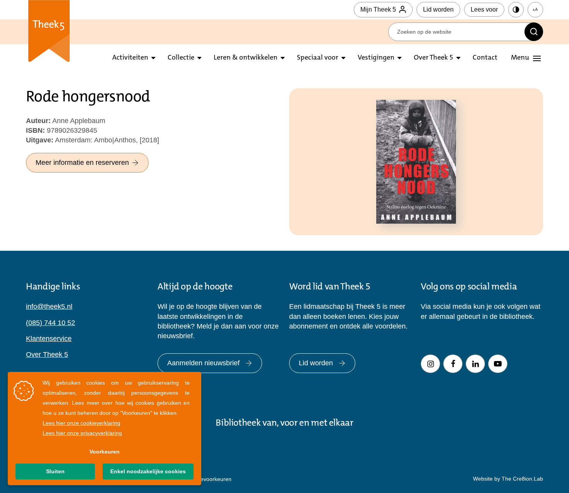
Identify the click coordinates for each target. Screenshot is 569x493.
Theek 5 (49, 31)
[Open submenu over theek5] (458, 58)
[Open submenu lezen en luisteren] (199, 58)
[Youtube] (497, 363)
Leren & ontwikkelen (246, 58)
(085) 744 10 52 (50, 323)
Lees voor (484, 9)
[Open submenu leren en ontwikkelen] (282, 58)
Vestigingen (376, 58)
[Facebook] (453, 363)
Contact (485, 58)
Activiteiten (130, 58)
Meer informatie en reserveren (82, 162)
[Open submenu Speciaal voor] (343, 58)
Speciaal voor (317, 58)
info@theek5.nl (49, 306)
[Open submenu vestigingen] (399, 58)
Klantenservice (49, 338)
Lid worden (438, 9)
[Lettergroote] (535, 9)
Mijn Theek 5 (378, 9)
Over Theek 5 (433, 58)
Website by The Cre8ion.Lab (508, 479)
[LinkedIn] (475, 363)
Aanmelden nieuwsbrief (203, 363)
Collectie (181, 58)
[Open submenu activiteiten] (153, 58)
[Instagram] (430, 363)
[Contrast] (516, 9)
